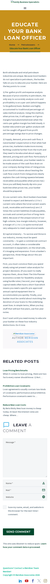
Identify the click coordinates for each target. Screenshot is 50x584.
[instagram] (45, 581)
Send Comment (18, 531)
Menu (25, 8)
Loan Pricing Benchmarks (15, 370)
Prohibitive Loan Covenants (16, 385)
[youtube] (26, 581)
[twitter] (39, 581)
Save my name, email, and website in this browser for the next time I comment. (26, 511)
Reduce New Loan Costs (14, 404)
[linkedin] (20, 581)
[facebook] (33, 581)
